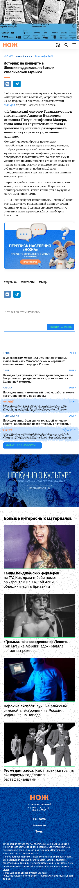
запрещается (38, 860)
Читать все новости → (22, 445)
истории (29, 282)
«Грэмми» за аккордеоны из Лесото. (36, 646)
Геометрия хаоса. (39, 775)
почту (6, 869)
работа (7, 387)
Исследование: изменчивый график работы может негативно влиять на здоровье (39, 394)
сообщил (9, 105)
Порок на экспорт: (35, 710)
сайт (6, 370)
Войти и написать (60, 327)
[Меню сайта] (74, 44)
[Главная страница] (10, 45)
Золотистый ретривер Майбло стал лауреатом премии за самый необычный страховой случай (37, 436)
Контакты (39, 825)
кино (6, 353)
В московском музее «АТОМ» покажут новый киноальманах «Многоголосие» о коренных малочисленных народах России (35, 361)
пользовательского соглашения (20, 876)
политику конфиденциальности (56, 876)
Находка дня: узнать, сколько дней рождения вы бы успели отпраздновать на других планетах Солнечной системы (38, 378)
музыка (8, 56)
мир (44, 282)
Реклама (39, 819)
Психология (11, 416)
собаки (7, 430)
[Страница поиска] (66, 45)
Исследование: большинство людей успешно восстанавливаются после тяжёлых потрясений (37, 422)
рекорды (8, 401)
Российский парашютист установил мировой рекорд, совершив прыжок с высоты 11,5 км (35, 408)
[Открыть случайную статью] (58, 45)
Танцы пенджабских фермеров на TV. (31, 580)
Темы (39, 831)
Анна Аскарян (24, 56)
